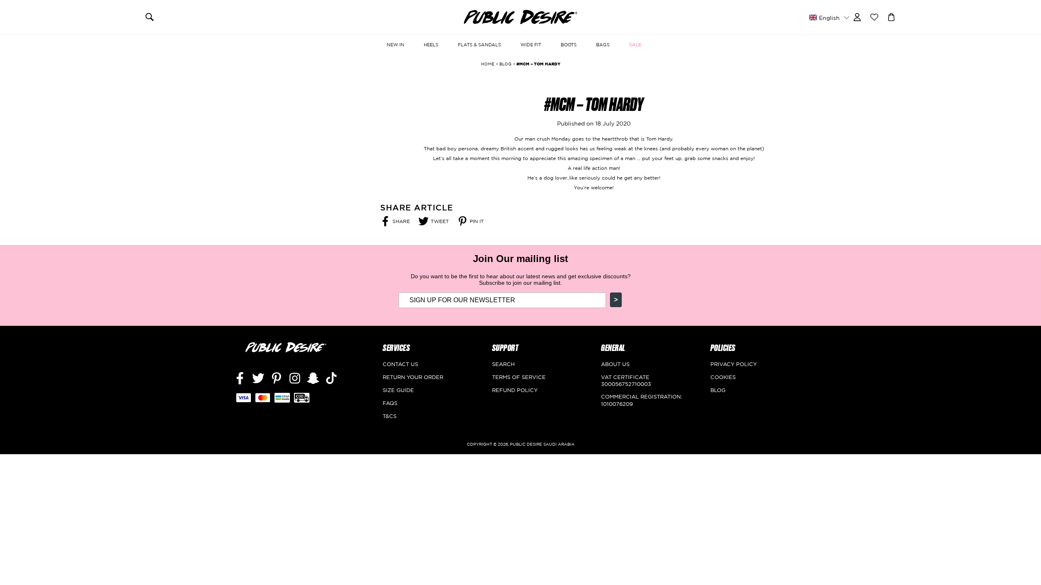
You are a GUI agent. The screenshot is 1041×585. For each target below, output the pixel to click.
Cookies (723, 377)
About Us (615, 364)
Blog (717, 390)
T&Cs (389, 416)
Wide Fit (530, 44)
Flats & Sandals (479, 44)
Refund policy (515, 390)
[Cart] (891, 16)
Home (487, 64)
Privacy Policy (733, 364)
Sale (635, 44)
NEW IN (395, 44)
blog (505, 64)
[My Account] (857, 16)
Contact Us (400, 364)
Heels (431, 44)
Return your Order (413, 377)
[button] (829, 17)
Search (503, 364)
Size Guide (398, 390)
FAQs (390, 403)
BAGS (603, 44)
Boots (569, 44)
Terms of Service (519, 377)
